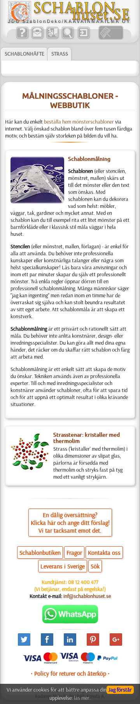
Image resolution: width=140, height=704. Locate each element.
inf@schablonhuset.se (87, 595)
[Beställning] (52, 37)
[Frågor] (22, 37)
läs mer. (82, 697)
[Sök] (67, 37)
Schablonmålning (89, 159)
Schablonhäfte (24, 53)
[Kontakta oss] (37, 37)
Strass (59, 53)
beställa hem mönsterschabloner (79, 121)
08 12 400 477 (83, 582)
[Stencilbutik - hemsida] (69, 21)
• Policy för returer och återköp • (70, 673)
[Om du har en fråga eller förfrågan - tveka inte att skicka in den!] (70, 621)
